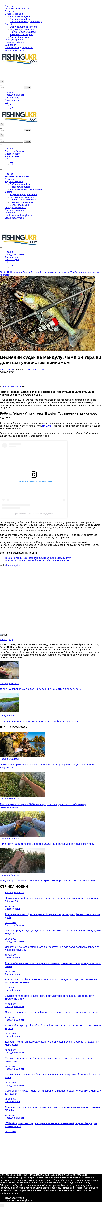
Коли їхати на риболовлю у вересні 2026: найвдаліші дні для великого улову (47, 843)
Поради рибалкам (14, 95)
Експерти (10, 11)
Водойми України (14, 14)
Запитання (10, 45)
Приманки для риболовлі (23, 32)
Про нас (9, 6)
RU (11, 105)
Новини (9, 92)
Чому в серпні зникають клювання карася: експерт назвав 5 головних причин (47, 880)
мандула (46, 426)
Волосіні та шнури (19, 37)
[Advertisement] (51, 600)
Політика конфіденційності (19, 47)
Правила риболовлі (15, 42)
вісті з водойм (12, 565)
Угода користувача (14, 50)
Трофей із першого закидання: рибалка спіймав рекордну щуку (38, 558)
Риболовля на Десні (20, 19)
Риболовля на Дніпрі (21, 16)
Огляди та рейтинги (15, 40)
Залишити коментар (11, 386)
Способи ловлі (12, 909)
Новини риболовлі (9, 759)
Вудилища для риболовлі (23, 27)
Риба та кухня (12, 100)
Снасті (8, 24)
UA (6, 102)
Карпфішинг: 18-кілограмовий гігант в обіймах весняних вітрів (37, 560)
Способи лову (12, 97)
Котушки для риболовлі (22, 29)
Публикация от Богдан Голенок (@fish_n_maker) (33, 514)
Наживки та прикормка (21, 34)
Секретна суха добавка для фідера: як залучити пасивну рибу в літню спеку (52, 1012)
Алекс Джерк (6, 369)
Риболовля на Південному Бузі (26, 21)
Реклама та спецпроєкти (17, 8)
